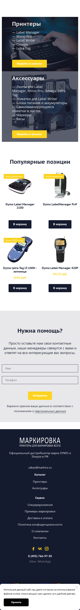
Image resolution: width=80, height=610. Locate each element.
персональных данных (50, 411)
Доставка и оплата (40, 518)
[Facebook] (33, 549)
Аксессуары (40, 488)
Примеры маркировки (40, 511)
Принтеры (40, 481)
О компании (40, 531)
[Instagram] (46, 549)
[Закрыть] (76, 587)
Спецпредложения (40, 505)
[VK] (40, 549)
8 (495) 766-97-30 (40, 556)
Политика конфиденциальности (40, 524)
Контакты (40, 537)
